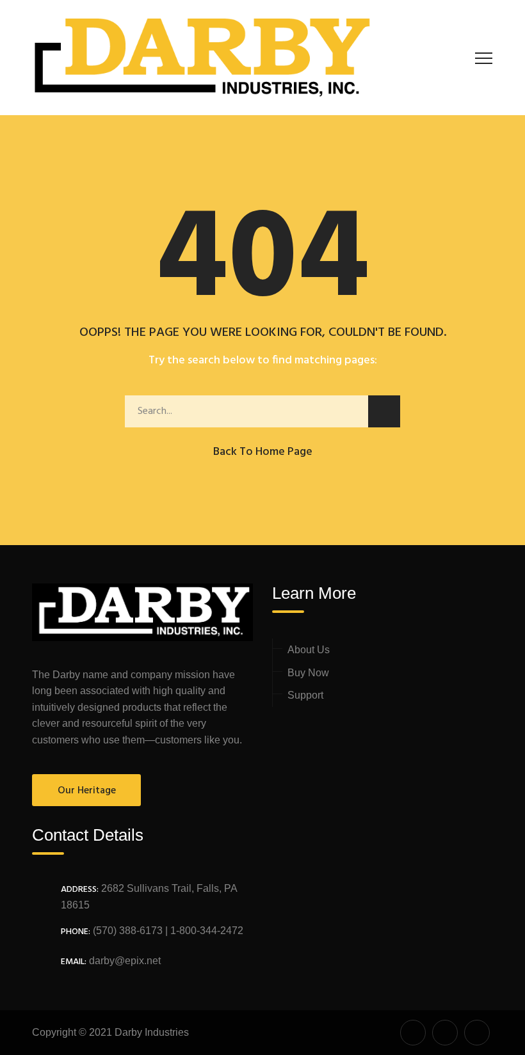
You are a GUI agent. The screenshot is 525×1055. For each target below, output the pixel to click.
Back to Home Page (262, 452)
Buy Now (308, 672)
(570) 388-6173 (126, 930)
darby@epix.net (125, 960)
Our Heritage (87, 790)
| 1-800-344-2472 (203, 930)
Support (305, 695)
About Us (308, 649)
